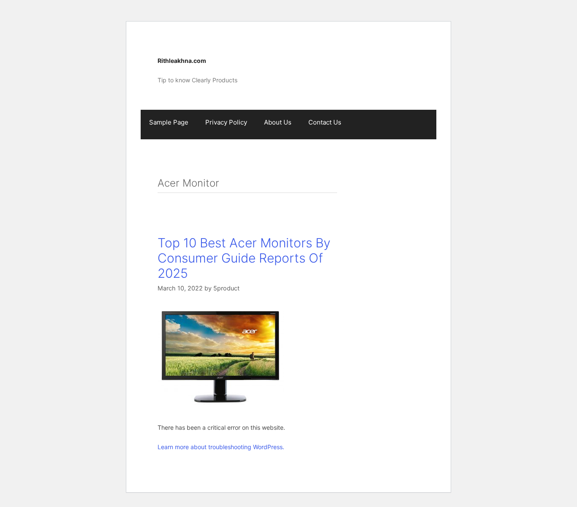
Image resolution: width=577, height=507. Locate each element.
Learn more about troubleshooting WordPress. (221, 446)
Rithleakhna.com (182, 60)
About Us (277, 122)
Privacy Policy (226, 122)
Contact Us (324, 122)
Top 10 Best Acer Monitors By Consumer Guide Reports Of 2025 (244, 258)
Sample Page (168, 122)
